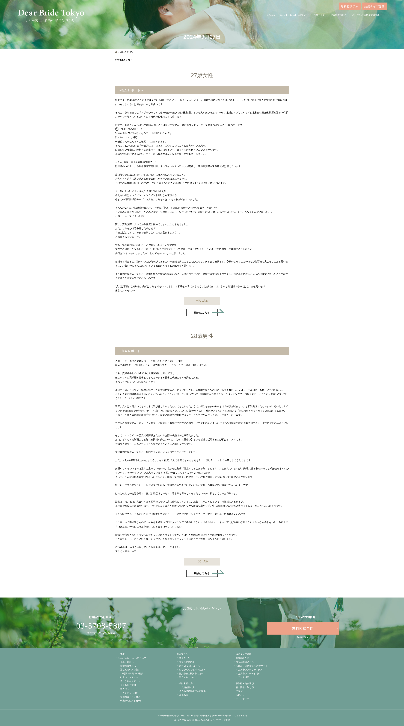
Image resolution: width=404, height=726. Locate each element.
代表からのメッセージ (131, 700)
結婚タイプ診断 (244, 654)
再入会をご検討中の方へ (191, 673)
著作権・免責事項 (245, 683)
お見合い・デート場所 (249, 673)
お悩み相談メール (245, 661)
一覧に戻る (202, 300)
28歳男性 (202, 336)
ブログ (239, 691)
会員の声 (183, 695)
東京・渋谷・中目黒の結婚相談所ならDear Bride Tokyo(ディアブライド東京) (214, 715)
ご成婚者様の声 (185, 683)
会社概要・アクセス (130, 696)
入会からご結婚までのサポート (252, 665)
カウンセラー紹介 (129, 692)
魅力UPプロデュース (189, 665)
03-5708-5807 (101, 625)
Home (121, 654)
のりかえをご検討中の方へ (192, 669)
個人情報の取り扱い (246, 687)
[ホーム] (116, 51)
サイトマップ (242, 698)
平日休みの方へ (187, 677)
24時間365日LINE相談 (131, 673)
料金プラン (184, 658)
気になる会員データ (130, 681)
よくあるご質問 (128, 685)
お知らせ (240, 695)
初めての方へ (127, 661)
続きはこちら (206, 311)
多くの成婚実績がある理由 (192, 691)
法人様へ (124, 689)
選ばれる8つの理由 (129, 669)
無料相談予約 (242, 658)
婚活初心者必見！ (129, 665)
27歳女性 (202, 75)
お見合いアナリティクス (250, 669)
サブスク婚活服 (187, 661)
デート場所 (243, 677)
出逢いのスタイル (129, 677)
